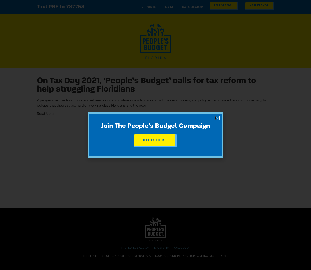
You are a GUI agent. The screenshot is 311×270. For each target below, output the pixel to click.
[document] (155, 135)
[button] (217, 118)
